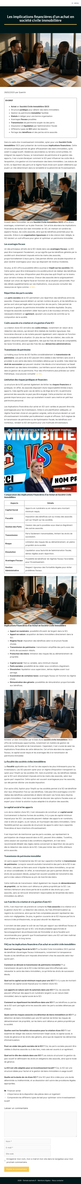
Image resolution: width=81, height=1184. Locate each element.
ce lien (32, 287)
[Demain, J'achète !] (3, 3)
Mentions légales (44, 1180)
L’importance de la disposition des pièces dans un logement (33, 1094)
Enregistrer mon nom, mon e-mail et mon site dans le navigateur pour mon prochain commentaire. (40, 1160)
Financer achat (14, 1091)
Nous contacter (57, 1180)
